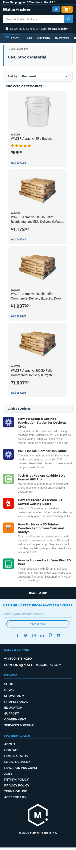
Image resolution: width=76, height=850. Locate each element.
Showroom (14, 696)
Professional (16, 702)
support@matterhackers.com (32, 665)
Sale (29, 37)
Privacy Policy (16, 785)
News (9, 690)
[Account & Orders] (56, 9)
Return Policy (16, 779)
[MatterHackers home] (17, 10)
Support (11, 713)
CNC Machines (19, 49)
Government (15, 719)
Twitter (25, 635)
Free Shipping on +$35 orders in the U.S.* (29, 2)
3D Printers (62, 37)
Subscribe (38, 624)
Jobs (8, 774)
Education (13, 707)
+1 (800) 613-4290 (18, 658)
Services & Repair (19, 725)
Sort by (12, 76)
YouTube (58, 635)
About (9, 744)
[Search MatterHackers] (68, 19)
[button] (38, 28)
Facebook (17, 635)
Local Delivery (17, 762)
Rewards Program (20, 768)
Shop (8, 684)
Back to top (38, 592)
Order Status (16, 756)
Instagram (33, 635)
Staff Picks (43, 37)
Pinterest (50, 635)
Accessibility (15, 797)
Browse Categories (24, 86)
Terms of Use (15, 791)
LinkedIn (42, 635)
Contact (11, 750)
